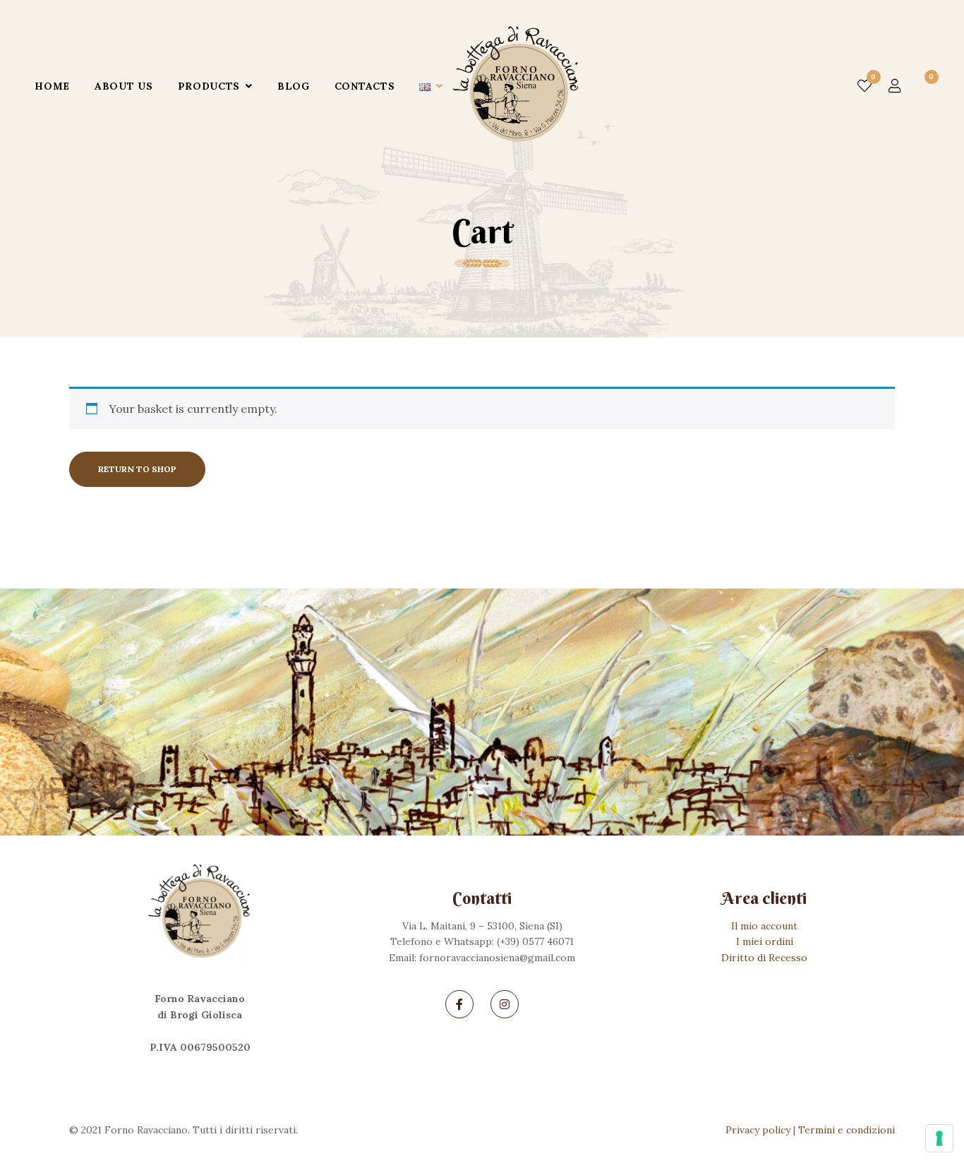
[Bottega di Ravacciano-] (518, 86)
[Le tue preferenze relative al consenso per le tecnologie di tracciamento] (939, 1138)
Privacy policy (757, 1129)
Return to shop (137, 469)
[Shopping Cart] (923, 86)
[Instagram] (504, 1004)
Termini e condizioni (846, 1129)
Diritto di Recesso (764, 957)
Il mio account (764, 926)
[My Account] (894, 86)
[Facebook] (459, 1004)
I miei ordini (764, 941)
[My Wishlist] (864, 86)
